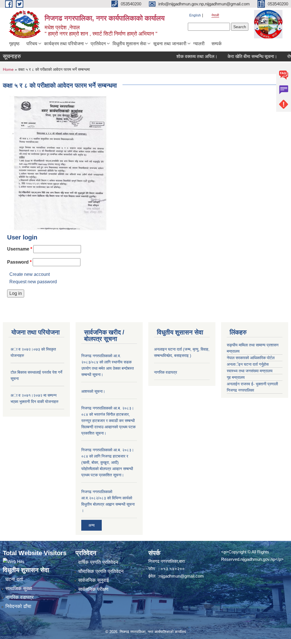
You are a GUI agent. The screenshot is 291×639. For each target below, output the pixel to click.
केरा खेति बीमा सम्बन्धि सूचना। (245, 56)
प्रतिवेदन (98, 43)
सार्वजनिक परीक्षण (93, 589)
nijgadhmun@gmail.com (181, 576)
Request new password (33, 281)
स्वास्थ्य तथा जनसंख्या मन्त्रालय (250, 371)
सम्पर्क (216, 43)
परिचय (31, 43)
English (195, 15)
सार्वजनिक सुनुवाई (93, 580)
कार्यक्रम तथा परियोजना (64, 43)
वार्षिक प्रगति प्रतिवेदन (98, 562)
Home (8, 69)
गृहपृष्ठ (14, 43)
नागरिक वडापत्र (165, 372)
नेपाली (215, 15)
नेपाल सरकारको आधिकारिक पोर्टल (251, 357)
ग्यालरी (199, 43)
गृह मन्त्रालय (236, 377)
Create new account (29, 274)
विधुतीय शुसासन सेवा (129, 43)
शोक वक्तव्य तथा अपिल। (189, 56)
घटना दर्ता (14, 579)
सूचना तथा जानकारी (169, 43)
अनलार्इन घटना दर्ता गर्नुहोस (248, 364)
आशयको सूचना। (93, 391)
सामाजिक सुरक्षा (18, 588)
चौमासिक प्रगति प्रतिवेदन (101, 571)
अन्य (91, 525)
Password (19, 262)
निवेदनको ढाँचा (18, 606)
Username (19, 249)
